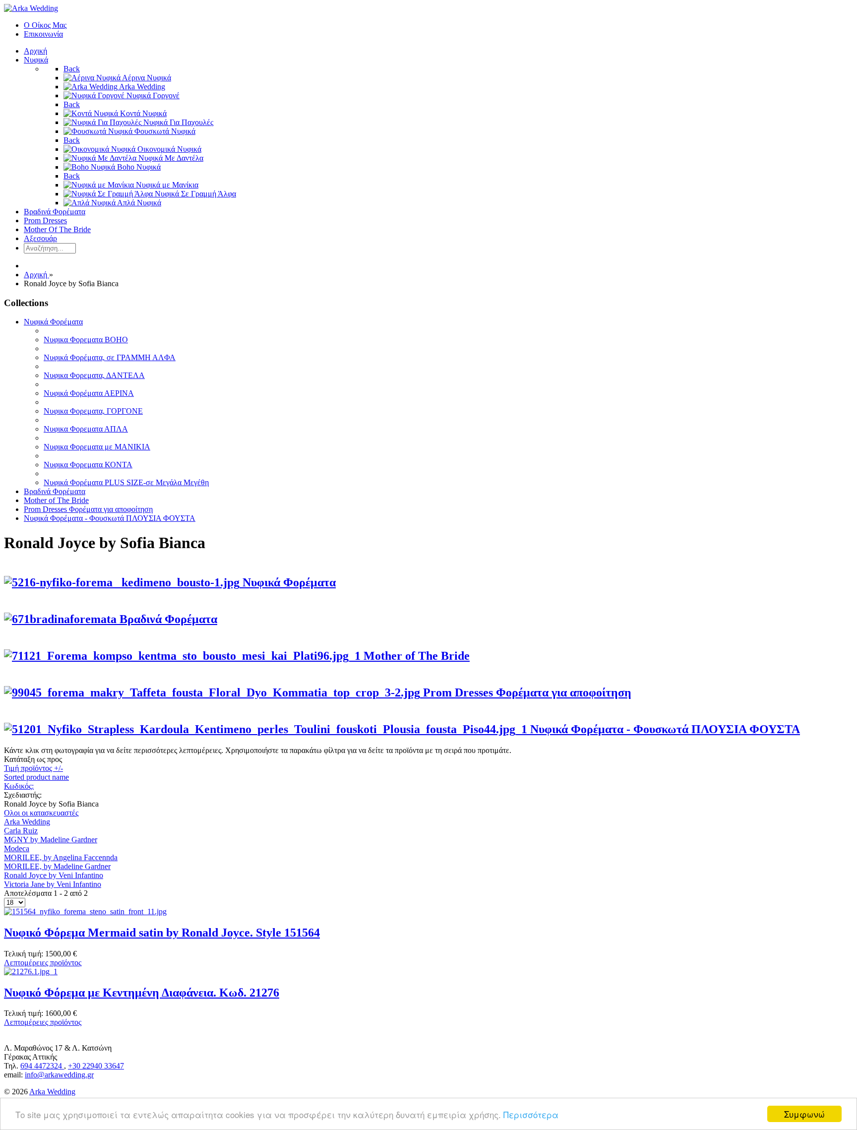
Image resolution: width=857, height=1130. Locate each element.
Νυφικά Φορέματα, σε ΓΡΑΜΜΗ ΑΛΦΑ (110, 357)
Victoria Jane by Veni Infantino (52, 884)
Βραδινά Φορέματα (54, 491)
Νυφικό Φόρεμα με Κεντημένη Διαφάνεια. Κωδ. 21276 (141, 992)
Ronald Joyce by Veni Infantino (53, 875)
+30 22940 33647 (96, 1066)
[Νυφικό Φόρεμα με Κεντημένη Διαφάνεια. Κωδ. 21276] (31, 971)
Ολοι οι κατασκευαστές (41, 813)
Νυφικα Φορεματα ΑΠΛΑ (86, 429)
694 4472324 (42, 1066)
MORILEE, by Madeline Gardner (57, 866)
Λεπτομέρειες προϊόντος (42, 962)
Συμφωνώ (804, 1114)
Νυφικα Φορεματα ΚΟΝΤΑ (88, 464)
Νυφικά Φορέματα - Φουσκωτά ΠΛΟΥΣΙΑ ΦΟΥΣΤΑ (109, 518)
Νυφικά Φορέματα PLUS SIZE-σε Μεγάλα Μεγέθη (126, 482)
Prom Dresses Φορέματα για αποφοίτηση (88, 509)
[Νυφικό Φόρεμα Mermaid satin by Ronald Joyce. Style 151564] (85, 911)
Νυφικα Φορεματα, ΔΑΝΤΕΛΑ (94, 375)
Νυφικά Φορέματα (53, 321)
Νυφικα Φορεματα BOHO (86, 339)
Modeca (16, 848)
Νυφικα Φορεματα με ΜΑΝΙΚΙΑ (97, 446)
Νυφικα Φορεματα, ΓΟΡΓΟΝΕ (93, 411)
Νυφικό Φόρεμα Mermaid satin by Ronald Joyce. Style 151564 (162, 932)
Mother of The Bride (56, 500)
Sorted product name (36, 777)
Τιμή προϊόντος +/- (33, 768)
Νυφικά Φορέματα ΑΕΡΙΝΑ (89, 393)
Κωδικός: (19, 786)
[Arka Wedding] (31, 8)
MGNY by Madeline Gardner (50, 839)
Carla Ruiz (21, 830)
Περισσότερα (530, 1114)
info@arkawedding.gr (59, 1074)
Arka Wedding (27, 821)
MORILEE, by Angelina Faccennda (61, 857)
